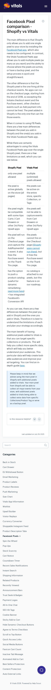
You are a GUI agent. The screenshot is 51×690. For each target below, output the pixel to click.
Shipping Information (13, 575)
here (22, 365)
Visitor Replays (10, 516)
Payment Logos (10, 600)
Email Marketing (10, 477)
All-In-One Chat (10, 605)
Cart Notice (8, 555)
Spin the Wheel (10, 541)
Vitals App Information (13, 501)
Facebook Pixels (11, 536)
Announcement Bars (12, 590)
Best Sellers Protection (13, 664)
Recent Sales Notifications (15, 565)
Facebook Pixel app (17, 50)
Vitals (14, 683)
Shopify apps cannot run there (34, 248)
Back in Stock (9, 462)
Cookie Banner (10, 615)
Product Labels (10, 482)
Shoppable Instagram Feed (15, 526)
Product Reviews (11, 487)
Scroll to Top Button (12, 634)
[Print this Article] (43, 22)
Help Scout (36, 683)
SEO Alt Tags (9, 610)
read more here (16, 291)
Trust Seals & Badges (12, 595)
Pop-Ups (7, 546)
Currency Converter (12, 521)
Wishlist (6, 506)
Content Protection (12, 669)
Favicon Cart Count (12, 649)
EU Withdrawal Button (13, 472)
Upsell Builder (9, 511)
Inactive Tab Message (13, 654)
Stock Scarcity (10, 551)
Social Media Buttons (13, 644)
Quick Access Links (12, 639)
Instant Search (9, 570)
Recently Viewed (11, 585)
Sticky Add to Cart (11, 619)
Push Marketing (10, 491)
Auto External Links (12, 674)
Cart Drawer (8, 467)
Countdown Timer (11, 560)
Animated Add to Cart (13, 659)
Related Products (11, 580)
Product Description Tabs (15, 531)
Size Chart (8, 496)
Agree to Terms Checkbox (15, 629)
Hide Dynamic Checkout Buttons (18, 624)
